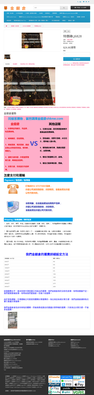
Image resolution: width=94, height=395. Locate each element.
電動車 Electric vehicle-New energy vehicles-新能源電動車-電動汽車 (36, 17)
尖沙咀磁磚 (13, 109)
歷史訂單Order (74, 344)
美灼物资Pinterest (20, 378)
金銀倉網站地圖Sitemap (32, 344)
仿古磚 (31, 107)
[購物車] (86, 2)
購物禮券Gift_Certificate (54, 344)
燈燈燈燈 (54, 13)
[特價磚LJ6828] (32, 40)
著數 (28, 107)
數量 (64, 50)
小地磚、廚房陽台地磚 (30, 13)
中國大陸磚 (69, 39)
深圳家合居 (56, 107)
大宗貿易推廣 (19, 13)
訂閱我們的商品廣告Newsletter (78, 347)
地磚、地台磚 (10, 13)
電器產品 (58, 17)
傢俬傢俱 (9, 20)
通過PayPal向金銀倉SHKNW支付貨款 (13, 347)
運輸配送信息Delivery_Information (12, 360)
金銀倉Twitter (25, 376)
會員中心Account (75, 342)
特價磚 (16, 107)
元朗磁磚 (19, 109)
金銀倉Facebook (15, 381)
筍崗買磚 (68, 107)
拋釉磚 (13, 107)
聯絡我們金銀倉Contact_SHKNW (34, 342)
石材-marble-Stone (11, 17)
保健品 (64, 20)
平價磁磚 (83, 107)
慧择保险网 (35, 385)
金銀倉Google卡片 (21, 385)
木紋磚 (41, 13)
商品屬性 (15, 64)
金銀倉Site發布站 (16, 380)
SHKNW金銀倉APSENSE (26, 383)
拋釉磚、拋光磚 (81, 17)
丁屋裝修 (8, 109)
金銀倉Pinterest (16, 376)
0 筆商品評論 (75, 63)
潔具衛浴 (47, 13)
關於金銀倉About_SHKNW (10, 358)
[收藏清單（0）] (83, 2)
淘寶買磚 (35, 107)
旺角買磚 (45, 107)
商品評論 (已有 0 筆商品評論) (27, 64)
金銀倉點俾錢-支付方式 (9, 357)
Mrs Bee (40, 387)
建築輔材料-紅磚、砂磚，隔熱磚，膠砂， (39, 20)
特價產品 (21, 107)
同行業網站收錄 (55, 20)
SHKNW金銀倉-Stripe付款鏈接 (11, 342)
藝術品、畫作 (71, 20)
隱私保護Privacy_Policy (9, 362)
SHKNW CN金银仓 (31, 387)
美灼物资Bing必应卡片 (38, 383)
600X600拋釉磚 (26, 26)
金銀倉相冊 (40, 378)
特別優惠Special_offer (53, 346)
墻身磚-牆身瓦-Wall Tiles (20, 20)
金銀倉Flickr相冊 (31, 378)
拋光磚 (9, 107)
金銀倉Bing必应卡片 (10, 385)
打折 (25, 107)
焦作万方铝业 (35, 381)
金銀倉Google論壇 (26, 381)
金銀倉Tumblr (25, 380)
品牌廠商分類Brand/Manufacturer (57, 342)
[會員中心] (81, 2)
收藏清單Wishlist (75, 346)
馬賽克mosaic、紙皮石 (68, 17)
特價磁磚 (78, 107)
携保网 (29, 385)
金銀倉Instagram (13, 383)
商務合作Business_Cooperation (12, 366)
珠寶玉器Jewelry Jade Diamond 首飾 (69, 13)
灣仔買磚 (50, 107)
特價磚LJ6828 (37, 26)
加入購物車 (76, 59)
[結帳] (88, 2)
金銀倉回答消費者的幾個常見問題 (12, 355)
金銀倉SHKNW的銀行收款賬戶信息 (12, 353)
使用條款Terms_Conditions (10, 364)
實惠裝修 (73, 107)
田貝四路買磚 (62, 107)
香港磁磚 (40, 107)
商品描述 (7, 64)
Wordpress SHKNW (36, 376)
